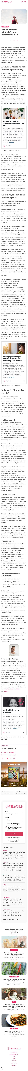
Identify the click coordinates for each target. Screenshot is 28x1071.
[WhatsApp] (17, 40)
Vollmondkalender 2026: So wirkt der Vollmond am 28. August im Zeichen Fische (13, 865)
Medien (5, 850)
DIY (14, 1001)
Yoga (4, 752)
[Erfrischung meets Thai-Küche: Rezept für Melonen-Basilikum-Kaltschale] (14, 942)
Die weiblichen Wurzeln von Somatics (13, 911)
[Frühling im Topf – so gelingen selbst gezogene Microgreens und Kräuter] (14, 994)
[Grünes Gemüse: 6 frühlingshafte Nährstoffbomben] (14, 968)
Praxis (4, 874)
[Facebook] (10, 40)
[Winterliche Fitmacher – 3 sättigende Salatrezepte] (14, 1020)
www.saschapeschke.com (12, 689)
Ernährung (5, 26)
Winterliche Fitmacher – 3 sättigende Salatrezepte (14, 1032)
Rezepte (14, 949)
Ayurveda (11, 752)
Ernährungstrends (8, 754)
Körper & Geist (7, 897)
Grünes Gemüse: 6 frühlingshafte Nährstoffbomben (14, 980)
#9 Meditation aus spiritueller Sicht (6, 793)
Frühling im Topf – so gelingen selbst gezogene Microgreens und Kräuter (14, 1006)
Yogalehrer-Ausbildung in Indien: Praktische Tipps (20, 793)
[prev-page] (12, 1040)
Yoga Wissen (6, 909)
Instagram (6, 691)
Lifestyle (5, 862)
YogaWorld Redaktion (8, 748)
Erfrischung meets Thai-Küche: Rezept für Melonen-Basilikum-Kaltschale (14, 954)
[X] (14, 40)
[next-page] (15, 1040)
